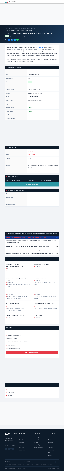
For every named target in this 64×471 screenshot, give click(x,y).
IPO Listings (36, 437)
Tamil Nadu (50, 447)
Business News (37, 439)
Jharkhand (52, 461)
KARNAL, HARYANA (32, 154)
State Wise (21, 442)
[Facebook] (12, 449)
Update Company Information (32, 352)
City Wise (21, 445)
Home (6, 28)
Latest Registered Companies (13, 348)
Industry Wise (22, 450)
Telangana (37, 464)
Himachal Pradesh (45, 461)
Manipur (19, 464)
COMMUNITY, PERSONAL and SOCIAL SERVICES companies (20, 341)
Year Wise (21, 447)
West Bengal (51, 450)
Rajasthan (50, 455)
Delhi (49, 439)
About (49, 468)
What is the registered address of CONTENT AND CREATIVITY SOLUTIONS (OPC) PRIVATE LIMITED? (30, 253)
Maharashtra (51, 437)
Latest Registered (23, 437)
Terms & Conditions (38, 447)
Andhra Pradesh (15, 461)
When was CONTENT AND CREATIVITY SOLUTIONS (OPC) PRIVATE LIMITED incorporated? (27, 246)
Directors (9, 395)
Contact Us (8, 355)
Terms (57, 468)
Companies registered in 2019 (14, 335)
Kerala (6, 464)
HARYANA (32, 28)
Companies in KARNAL (12, 338)
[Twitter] (6, 449)
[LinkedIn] (9, 449)
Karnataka (50, 442)
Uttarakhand (50, 464)
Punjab (28, 464)
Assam (21, 461)
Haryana (38, 461)
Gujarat (50, 445)
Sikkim (32, 464)
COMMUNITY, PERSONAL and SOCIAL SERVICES (19, 28)
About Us (36, 442)
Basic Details (10, 389)
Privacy (53, 468)
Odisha (23, 464)
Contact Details (10, 392)
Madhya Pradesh (12, 464)
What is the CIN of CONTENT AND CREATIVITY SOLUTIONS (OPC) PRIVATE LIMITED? (26, 237)
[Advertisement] (32, 14)
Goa (34, 461)
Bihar (25, 461)
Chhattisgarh (29, 461)
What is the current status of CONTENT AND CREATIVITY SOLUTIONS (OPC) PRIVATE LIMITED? (28, 250)
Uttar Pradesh (51, 452)
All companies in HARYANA (13, 332)
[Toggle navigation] (57, 1)
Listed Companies (11, 345)
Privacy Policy (37, 445)
